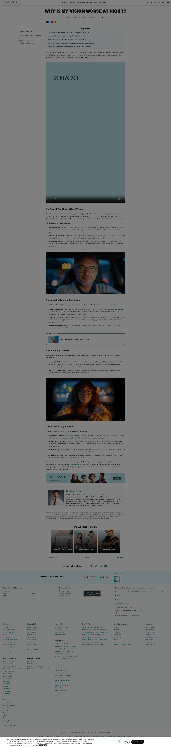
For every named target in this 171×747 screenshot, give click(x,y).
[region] (85, 742)
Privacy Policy (42, 745)
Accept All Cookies (137, 742)
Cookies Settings (124, 742)
